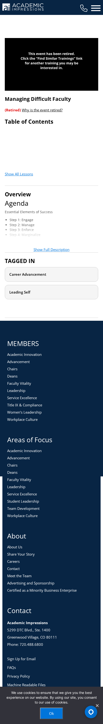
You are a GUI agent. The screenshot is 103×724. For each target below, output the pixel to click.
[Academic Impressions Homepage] (23, 8)
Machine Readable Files (26, 684)
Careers (13, 561)
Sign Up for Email (21, 658)
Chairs (12, 368)
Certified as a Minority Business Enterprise (42, 590)
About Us (14, 547)
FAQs (11, 667)
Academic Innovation (24, 354)
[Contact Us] (83, 8)
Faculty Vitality (19, 383)
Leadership (16, 390)
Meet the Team (19, 575)
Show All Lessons (19, 174)
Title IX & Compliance (24, 405)
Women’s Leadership (24, 412)
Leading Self (19, 292)
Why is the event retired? (42, 110)
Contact (13, 568)
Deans (12, 376)
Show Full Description (51, 249)
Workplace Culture (22, 419)
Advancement (18, 361)
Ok (51, 713)
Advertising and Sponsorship (30, 583)
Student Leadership (23, 501)
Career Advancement (27, 274)
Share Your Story (21, 554)
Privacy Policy (18, 676)
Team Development (23, 508)
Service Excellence (22, 397)
